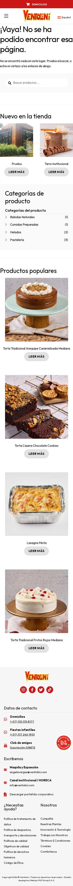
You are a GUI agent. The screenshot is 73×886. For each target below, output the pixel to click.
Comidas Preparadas (24, 224)
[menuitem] (63, 17)
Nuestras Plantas (50, 824)
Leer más (17, 172)
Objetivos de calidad (16, 846)
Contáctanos (48, 851)
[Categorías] (6, 16)
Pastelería (17, 240)
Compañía (46, 818)
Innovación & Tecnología (55, 829)
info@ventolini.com (22, 785)
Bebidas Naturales (22, 217)
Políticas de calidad (15, 841)
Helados (15, 232)
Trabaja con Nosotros (54, 835)
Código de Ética (13, 863)
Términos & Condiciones (55, 840)
